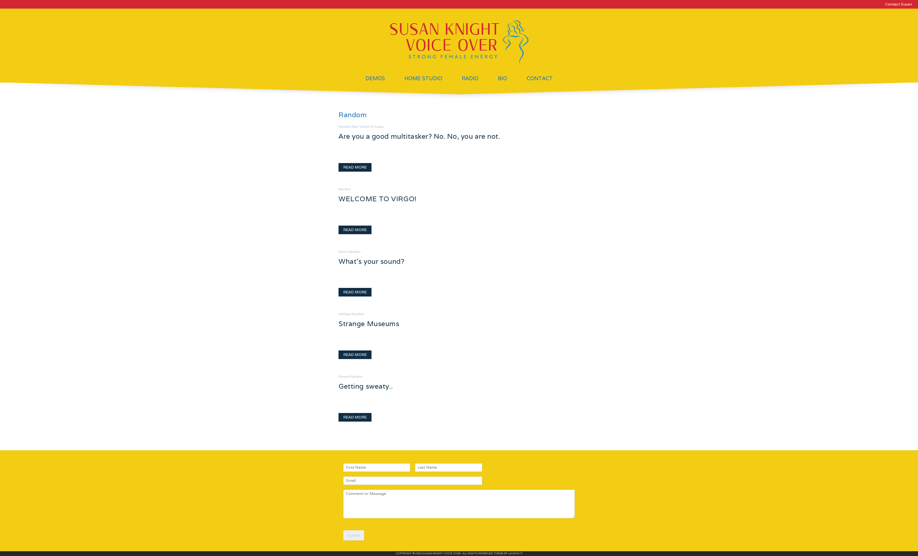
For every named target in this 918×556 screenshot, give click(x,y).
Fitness (344, 377)
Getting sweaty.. (366, 386)
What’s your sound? (371, 261)
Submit (353, 535)
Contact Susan (898, 4)
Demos (375, 78)
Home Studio (423, 78)
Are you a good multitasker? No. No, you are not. (419, 136)
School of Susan (372, 127)
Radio (470, 78)
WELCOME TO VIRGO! (377, 198)
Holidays (345, 314)
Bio (502, 78)
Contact (540, 78)
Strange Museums (369, 323)
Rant (355, 127)
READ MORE (355, 167)
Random (345, 127)
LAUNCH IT (515, 553)
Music (343, 252)
